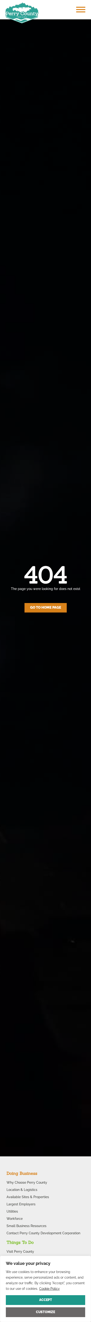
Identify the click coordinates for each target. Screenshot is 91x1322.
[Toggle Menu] (80, 9)
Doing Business (22, 1173)
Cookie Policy (49, 1289)
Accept (45, 1300)
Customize (45, 1312)
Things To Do (20, 1242)
